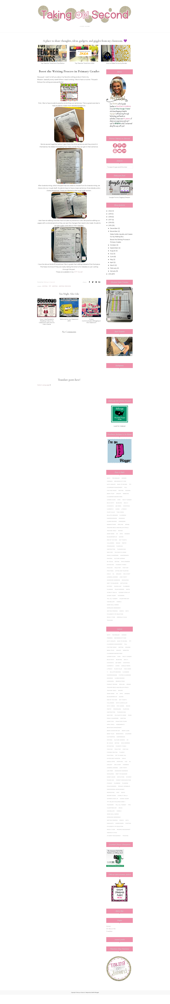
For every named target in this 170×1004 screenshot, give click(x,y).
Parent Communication (123, 780)
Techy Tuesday (127, 499)
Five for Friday (112, 490)
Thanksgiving (121, 549)
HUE (126, 761)
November (114, 231)
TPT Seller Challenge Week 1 (116, 801)
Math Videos (111, 706)
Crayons (109, 558)
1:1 (107, 672)
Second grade (111, 795)
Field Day (110, 567)
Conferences (124, 555)
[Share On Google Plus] (99, 282)
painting (128, 823)
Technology (116, 478)
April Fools (110, 724)
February (113, 268)
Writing (55, 286)
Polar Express (119, 589)
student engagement (114, 835)
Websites (126, 493)
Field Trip (118, 567)
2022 (110, 211)
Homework (122, 521)
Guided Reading (112, 521)
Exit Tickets (123, 540)
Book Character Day (113, 730)
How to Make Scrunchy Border (116, 63)
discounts (110, 823)
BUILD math (110, 503)
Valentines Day (124, 598)
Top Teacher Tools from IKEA (84, 63)
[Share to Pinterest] (96, 282)
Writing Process (65, 286)
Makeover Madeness (113, 580)
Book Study (110, 493)
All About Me (111, 929)
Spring (127, 524)
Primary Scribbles (124, 786)
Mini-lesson (120, 706)
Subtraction (111, 549)
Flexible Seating (112, 752)
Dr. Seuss (110, 561)
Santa (128, 589)
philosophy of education (115, 614)
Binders (127, 533)
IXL (113, 574)
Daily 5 (126, 503)
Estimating (110, 564)
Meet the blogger (112, 583)
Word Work (110, 533)
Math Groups (111, 484)
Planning (110, 589)
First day (125, 567)
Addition (123, 718)
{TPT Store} (78, 272)
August (112, 251)
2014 (110, 274)
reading (128, 490)
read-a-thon (111, 617)
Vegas (120, 808)
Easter (121, 536)
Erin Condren (125, 561)
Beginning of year (120, 481)
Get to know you (120, 755)
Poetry (124, 543)
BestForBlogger (95, 992)
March (112, 265)
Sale (117, 792)
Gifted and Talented (121, 570)
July (111, 254)
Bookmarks (119, 733)
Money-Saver (111, 777)
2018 (110, 217)
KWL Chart (126, 574)
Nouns (118, 543)
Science (124, 478)
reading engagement (123, 829)
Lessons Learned (112, 577)
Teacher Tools (111, 530)
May (111, 259)
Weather (110, 552)
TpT (50, 286)
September (114, 248)
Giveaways (110, 506)
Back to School (122, 484)
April (111, 262)
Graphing (120, 761)
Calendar (128, 733)
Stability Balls (112, 592)
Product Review (112, 684)
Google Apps (111, 761)
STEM (119, 499)
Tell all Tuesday (112, 598)
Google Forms (125, 665)
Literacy (124, 509)
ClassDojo (123, 515)
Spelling (120, 524)
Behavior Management (114, 727)
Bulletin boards (112, 515)
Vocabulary (111, 601)
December (114, 228)
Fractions (110, 570)
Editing (45, 286)
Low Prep (110, 770)
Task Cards (120, 512)
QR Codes (118, 506)
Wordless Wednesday (114, 608)
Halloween (110, 543)
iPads (129, 715)
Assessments (120, 724)
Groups (118, 493)
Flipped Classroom (125, 675)
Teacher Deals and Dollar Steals (117, 527)
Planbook (126, 586)
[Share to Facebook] (89, 282)
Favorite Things (121, 564)
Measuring (125, 580)
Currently (110, 509)
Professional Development (115, 789)
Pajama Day (117, 586)
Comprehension (112, 518)
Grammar (122, 518)
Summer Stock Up (124, 592)
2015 (110, 225)
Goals (109, 574)
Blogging (119, 503)
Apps (121, 533)
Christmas (126, 506)
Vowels (119, 601)
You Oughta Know (120, 552)
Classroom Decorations (114, 496)
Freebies (110, 481)
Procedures (111, 546)
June (112, 256)
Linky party (123, 577)
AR (117, 533)
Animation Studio (121, 721)
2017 (110, 220)
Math (108, 478)
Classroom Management (114, 487)
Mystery (109, 586)
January (113, 271)
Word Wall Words (113, 604)
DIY (128, 740)
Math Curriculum (121, 702)
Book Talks (110, 733)
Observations (111, 524)
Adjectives (110, 721)
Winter (120, 530)
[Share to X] (92, 282)
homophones (119, 823)
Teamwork (121, 595)
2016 (110, 222)
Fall (125, 487)
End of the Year (112, 540)
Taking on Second (80, 992)
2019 (110, 214)
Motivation (124, 583)
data (127, 611)
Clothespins (111, 736)
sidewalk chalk (122, 617)
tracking (110, 620)
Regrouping (111, 792)
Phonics (109, 783)
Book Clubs (125, 730)
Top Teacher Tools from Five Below (52, 63)
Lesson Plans (111, 499)
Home (108, 926)
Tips (129, 804)
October (113, 245)
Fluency (122, 752)
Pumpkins (120, 546)
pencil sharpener (112, 555)
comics (121, 611)
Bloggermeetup (112, 536)
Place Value (111, 512)
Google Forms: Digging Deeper (119, 197)
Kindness (126, 764)
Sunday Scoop (111, 595)
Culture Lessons (119, 558)
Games (118, 509)
